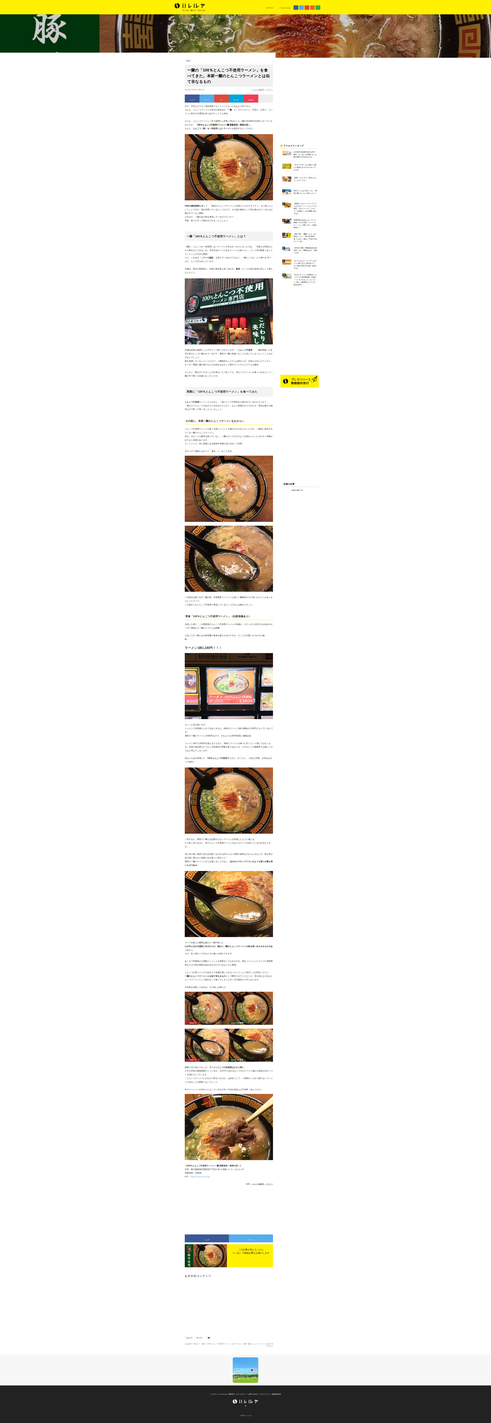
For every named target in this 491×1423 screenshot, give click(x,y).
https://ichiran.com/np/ (200, 1177)
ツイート (206, 100)
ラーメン (199, 1338)
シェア (192, 100)
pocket (251, 100)
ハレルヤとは (285, 8)
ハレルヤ (213, 1394)
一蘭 (208, 1338)
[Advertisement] (205, 1208)
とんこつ (189, 1338)
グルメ (188, 61)
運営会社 (231, 1394)
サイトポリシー (241, 1394)
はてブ (236, 100)
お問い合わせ (253, 1394)
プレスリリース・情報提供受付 (270, 1394)
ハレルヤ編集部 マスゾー (262, 90)
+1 (221, 100)
